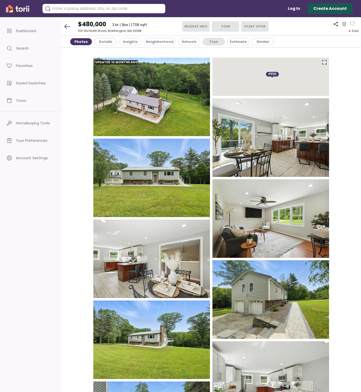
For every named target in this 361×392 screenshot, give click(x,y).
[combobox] (107, 9)
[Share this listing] (335, 24)
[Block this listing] (344, 24)
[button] (30, 31)
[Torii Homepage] (21, 9)
